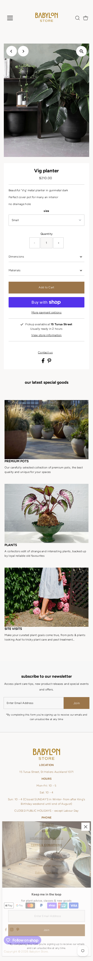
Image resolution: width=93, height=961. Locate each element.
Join (76, 703)
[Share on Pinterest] (49, 362)
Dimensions (16, 256)
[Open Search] (77, 18)
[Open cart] (85, 18)
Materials (15, 270)
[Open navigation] (13, 18)
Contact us (45, 352)
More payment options (46, 312)
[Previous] (11, 51)
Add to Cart (46, 287)
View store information (46, 335)
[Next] (23, 51)
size (46, 211)
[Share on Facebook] (43, 362)
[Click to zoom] (81, 51)
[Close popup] (85, 827)
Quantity (46, 234)
